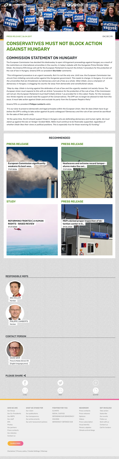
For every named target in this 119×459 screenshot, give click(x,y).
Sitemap (44, 451)
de (107, 36)
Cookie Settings (34, 451)
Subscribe (15, 443)
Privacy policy (22, 451)
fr (111, 36)
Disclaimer (11, 451)
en (104, 36)
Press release (14, 36)
